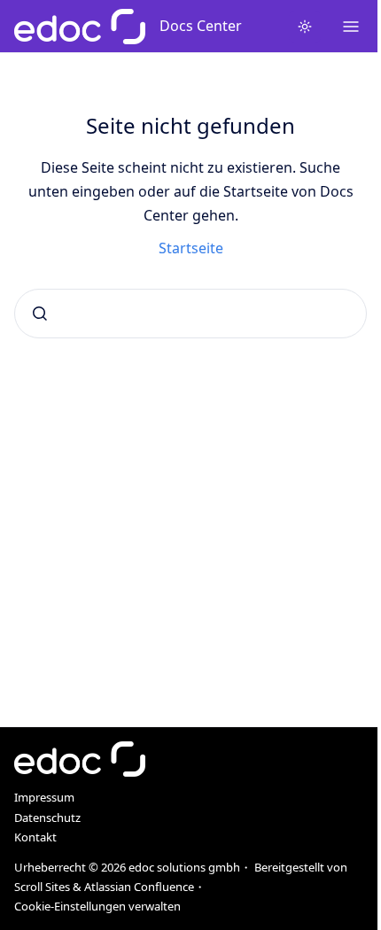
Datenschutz (47, 817)
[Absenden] (40, 313)
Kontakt (35, 837)
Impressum (44, 797)
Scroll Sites (42, 887)
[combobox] (190, 313)
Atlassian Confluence (139, 887)
